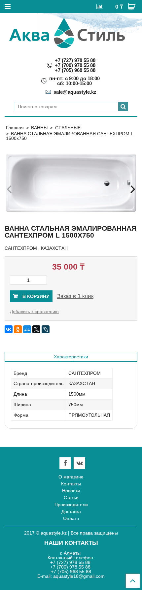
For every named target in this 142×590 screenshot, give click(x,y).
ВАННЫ (39, 127)
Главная (15, 127)
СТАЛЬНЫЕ (68, 127)
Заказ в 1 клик (75, 296)
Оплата (71, 518)
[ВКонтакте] (9, 329)
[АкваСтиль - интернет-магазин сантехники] (67, 33)
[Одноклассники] (18, 329)
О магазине (71, 476)
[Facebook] (65, 463)
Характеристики (71, 356)
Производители (71, 504)
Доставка (71, 511)
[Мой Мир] (27, 329)
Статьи (71, 497)
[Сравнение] (99, 6)
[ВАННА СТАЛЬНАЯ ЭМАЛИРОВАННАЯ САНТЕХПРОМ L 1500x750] (71, 183)
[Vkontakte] (79, 463)
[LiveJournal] (46, 329)
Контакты (71, 483)
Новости (71, 490)
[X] (36, 329)
